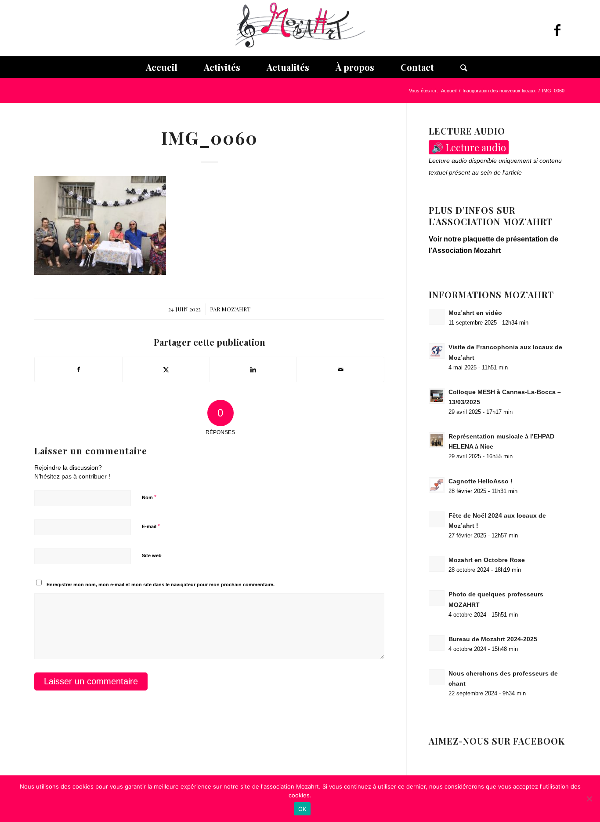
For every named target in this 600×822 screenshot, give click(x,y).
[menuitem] (162, 67)
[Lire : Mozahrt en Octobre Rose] (437, 564)
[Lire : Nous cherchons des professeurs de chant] (437, 677)
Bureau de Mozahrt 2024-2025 (492, 639)
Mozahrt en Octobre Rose (486, 560)
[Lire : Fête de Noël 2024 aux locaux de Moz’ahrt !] (437, 519)
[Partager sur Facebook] (78, 369)
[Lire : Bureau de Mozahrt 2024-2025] (437, 643)
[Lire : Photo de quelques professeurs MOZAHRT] (437, 598)
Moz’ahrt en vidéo (475, 313)
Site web (152, 555)
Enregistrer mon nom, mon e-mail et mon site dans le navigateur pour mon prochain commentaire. (161, 584)
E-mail (151, 526)
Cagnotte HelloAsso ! (480, 481)
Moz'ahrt (235, 309)
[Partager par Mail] (340, 369)
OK (302, 808)
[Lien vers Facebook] (557, 30)
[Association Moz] (300, 28)
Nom (149, 497)
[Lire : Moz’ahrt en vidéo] (437, 317)
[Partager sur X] (166, 369)
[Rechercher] (457, 67)
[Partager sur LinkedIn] (253, 369)
